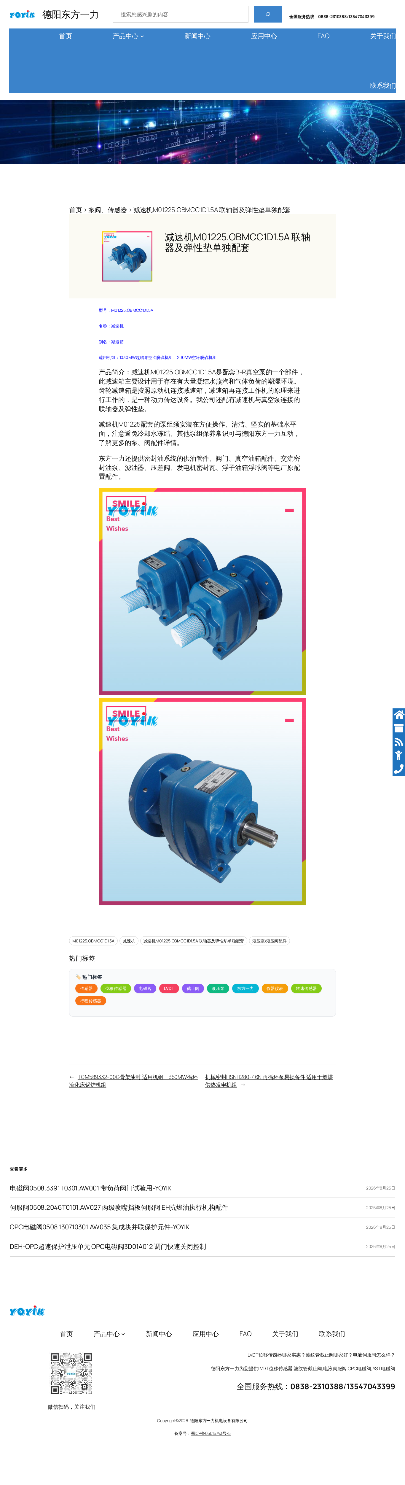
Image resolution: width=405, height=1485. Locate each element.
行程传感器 (90, 1001)
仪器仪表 (275, 988)
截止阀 (193, 988)
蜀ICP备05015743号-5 (211, 1433)
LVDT (169, 988)
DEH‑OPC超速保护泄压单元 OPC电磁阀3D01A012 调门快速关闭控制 (108, 1246)
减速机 (129, 941)
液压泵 (218, 988)
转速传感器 (306, 988)
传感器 (86, 988)
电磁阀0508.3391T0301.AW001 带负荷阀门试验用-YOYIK (90, 1188)
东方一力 (245, 988)
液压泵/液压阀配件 (269, 941)
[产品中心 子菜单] (142, 36)
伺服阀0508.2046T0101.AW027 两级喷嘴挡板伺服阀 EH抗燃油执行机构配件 (119, 1207)
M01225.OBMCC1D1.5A (93, 941)
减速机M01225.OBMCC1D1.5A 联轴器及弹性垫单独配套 (193, 941)
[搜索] (268, 14)
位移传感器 (116, 988)
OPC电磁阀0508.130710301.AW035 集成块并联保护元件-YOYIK (99, 1227)
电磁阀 (145, 988)
